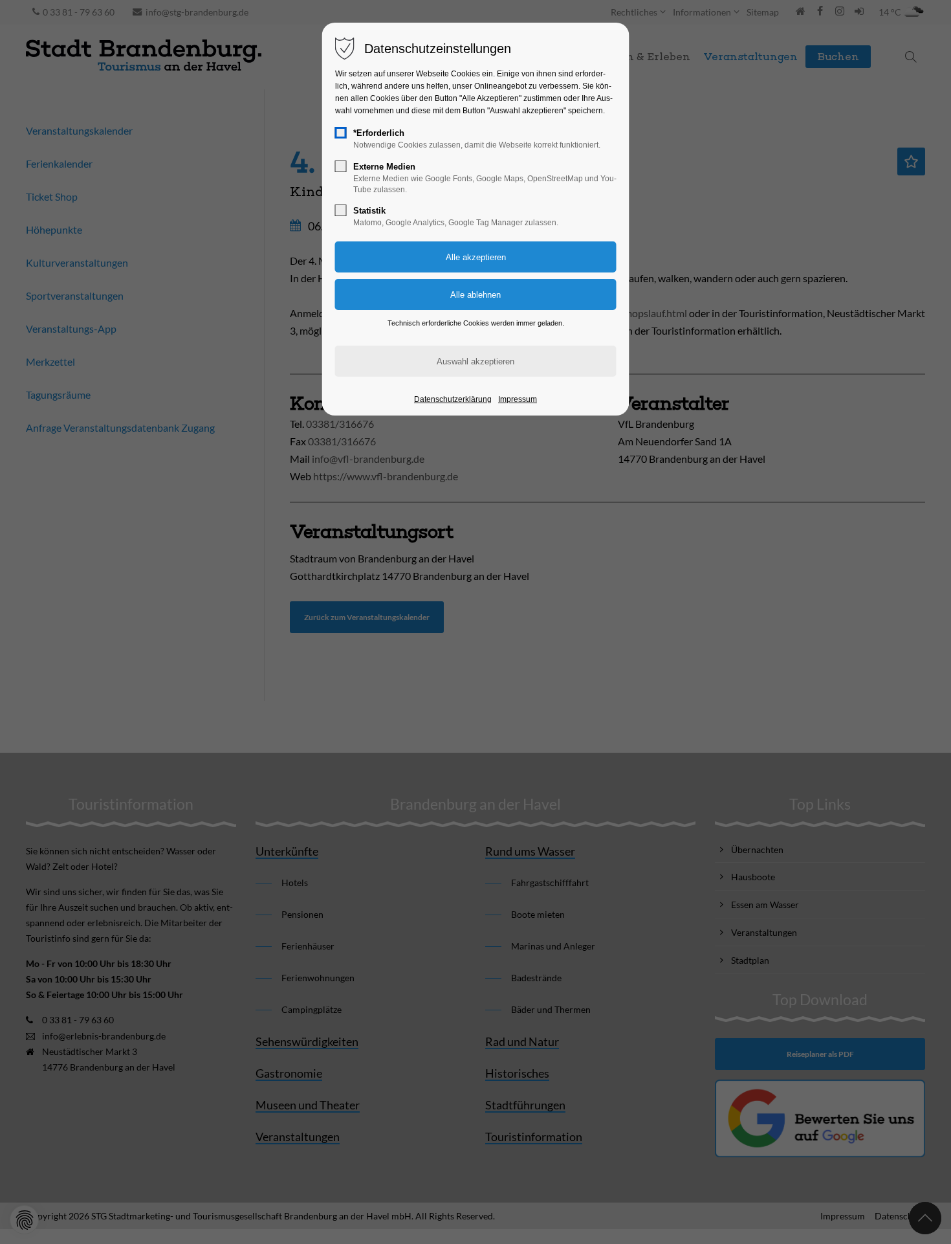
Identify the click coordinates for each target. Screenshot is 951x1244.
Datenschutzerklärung (453, 399)
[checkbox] (341, 133)
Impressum (517, 399)
